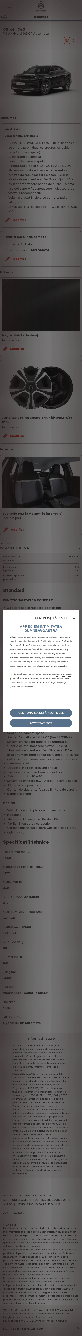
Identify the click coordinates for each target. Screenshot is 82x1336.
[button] (55, 618)
